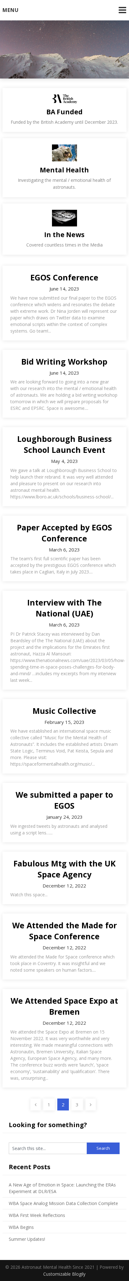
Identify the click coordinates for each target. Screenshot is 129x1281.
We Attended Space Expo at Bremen (64, 1006)
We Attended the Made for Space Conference (64, 931)
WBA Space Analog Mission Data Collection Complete (63, 1203)
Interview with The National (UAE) (64, 608)
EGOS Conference (64, 277)
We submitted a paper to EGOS (64, 800)
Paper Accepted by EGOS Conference (64, 533)
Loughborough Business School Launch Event (64, 444)
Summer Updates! (27, 1239)
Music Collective (64, 710)
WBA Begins (21, 1227)
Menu (11, 10)
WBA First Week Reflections (37, 1215)
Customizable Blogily (64, 1274)
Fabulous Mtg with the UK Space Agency (64, 869)
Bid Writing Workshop (64, 361)
